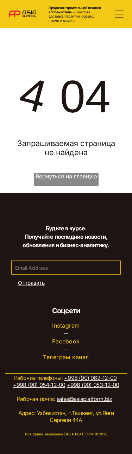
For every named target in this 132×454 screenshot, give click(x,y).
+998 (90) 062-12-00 (90, 377)
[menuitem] (66, 326)
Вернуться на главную (66, 176)
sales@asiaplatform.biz (84, 398)
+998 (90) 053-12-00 (93, 384)
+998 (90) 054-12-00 (39, 384)
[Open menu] (119, 14)
